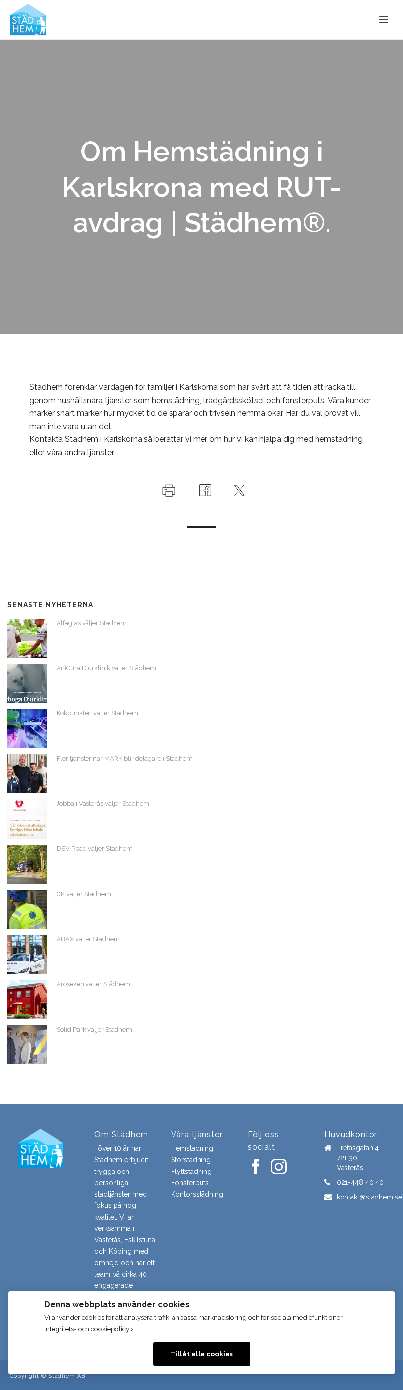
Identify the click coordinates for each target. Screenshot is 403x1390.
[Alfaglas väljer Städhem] (27, 638)
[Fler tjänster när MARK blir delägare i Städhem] (27, 773)
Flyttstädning (191, 1171)
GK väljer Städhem (84, 894)
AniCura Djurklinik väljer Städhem (106, 668)
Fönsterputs (190, 1183)
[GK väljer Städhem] (27, 909)
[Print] (168, 489)
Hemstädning (192, 1148)
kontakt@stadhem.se (369, 1197)
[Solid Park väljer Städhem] (27, 1044)
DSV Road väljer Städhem (95, 848)
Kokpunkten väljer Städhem (97, 713)
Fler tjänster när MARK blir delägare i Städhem (125, 758)
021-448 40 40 (360, 1182)
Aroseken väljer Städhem (93, 984)
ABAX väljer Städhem (88, 939)
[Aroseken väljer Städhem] (27, 999)
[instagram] (279, 1167)
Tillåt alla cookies (202, 1354)
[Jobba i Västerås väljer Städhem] (27, 819)
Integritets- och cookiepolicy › (88, 1329)
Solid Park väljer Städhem (94, 1029)
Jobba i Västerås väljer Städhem (103, 803)
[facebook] (255, 1167)
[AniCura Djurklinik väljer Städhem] (27, 683)
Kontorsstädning (197, 1194)
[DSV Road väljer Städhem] (27, 864)
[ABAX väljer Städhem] (27, 954)
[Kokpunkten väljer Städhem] (27, 728)
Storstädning (191, 1160)
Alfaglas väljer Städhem (92, 623)
